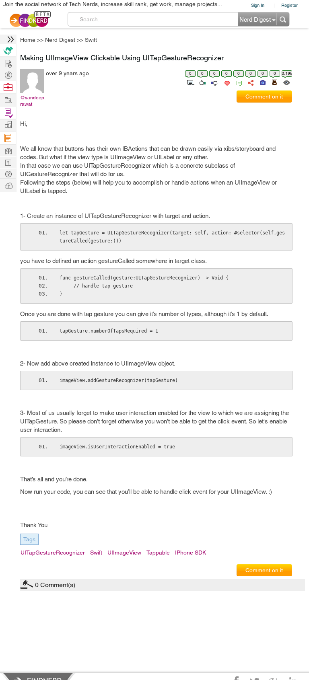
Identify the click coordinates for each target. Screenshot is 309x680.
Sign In (257, 5)
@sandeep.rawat (32, 101)
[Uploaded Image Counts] (262, 82)
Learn (8, 138)
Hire (8, 50)
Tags (29, 539)
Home (27, 40)
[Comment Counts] (238, 82)
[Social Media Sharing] (250, 82)
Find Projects (8, 100)
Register (289, 5)
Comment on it (264, 96)
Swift (91, 40)
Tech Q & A (8, 162)
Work (8, 87)
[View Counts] (286, 82)
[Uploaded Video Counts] (274, 82)
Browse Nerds (8, 74)
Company (8, 125)
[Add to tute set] (190, 82)
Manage (8, 113)
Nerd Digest (60, 40)
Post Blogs (8, 185)
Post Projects (8, 63)
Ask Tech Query (8, 173)
